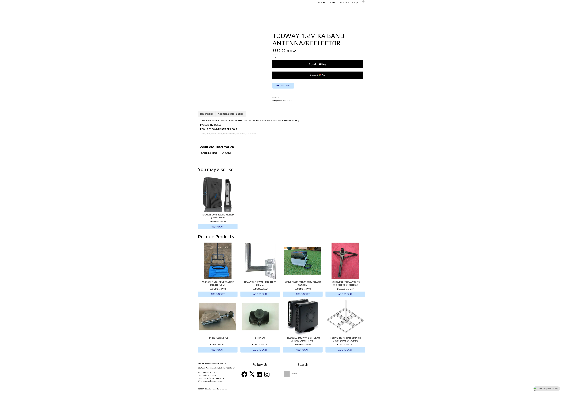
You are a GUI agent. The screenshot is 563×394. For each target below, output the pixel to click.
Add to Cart (283, 85)
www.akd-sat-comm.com (213, 381)
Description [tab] (206, 113)
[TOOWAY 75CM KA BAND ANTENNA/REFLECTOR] (354, 35)
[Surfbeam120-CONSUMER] (231, 62)
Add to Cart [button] (218, 226)
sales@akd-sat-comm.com (213, 378)
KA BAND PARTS (286, 101)
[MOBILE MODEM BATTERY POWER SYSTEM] (360, 35)
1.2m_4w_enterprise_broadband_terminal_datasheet (228, 133)
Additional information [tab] (230, 113)
